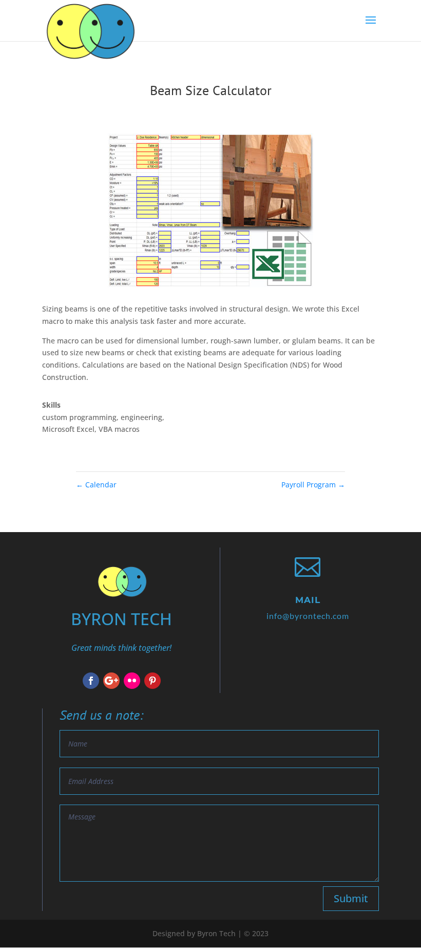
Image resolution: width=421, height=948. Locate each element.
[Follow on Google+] (111, 680)
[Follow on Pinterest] (152, 680)
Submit (351, 898)
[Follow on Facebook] (91, 680)
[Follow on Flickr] (132, 680)
